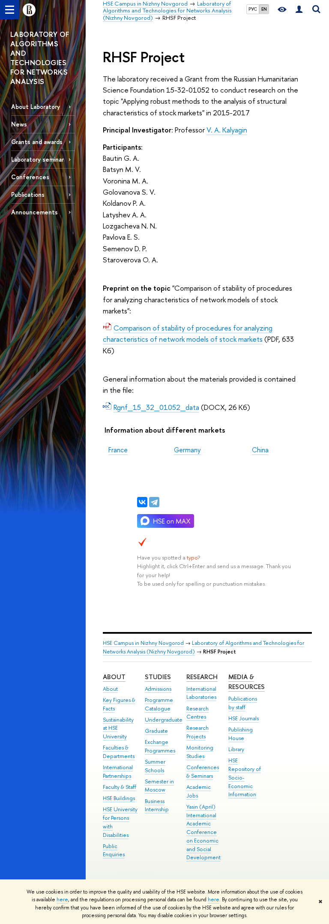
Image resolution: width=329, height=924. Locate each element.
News (19, 124)
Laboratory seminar (37, 159)
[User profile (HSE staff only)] (299, 9)
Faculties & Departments (119, 752)
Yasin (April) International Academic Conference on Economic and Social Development (203, 832)
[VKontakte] (142, 502)
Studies (158, 676)
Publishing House (240, 734)
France (118, 449)
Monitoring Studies (199, 752)
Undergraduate (163, 719)
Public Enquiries (114, 850)
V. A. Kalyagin (226, 130)
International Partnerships (118, 772)
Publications (28, 194)
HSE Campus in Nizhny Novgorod (143, 643)
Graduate (156, 730)
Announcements (34, 212)
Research (202, 676)
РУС (252, 9)
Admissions (158, 688)
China (260, 449)
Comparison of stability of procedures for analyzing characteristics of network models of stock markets (187, 333)
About (114, 676)
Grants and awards (37, 142)
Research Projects (197, 732)
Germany (187, 449)
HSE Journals (243, 718)
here (62, 899)
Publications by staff (242, 703)
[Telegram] (154, 502)
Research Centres (197, 713)
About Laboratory (35, 106)
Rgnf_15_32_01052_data (156, 407)
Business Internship (157, 805)
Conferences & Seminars (202, 772)
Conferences (30, 177)
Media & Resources (246, 682)
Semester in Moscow (159, 786)
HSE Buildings (119, 798)
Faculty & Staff (119, 787)
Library (236, 749)
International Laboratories (201, 693)
